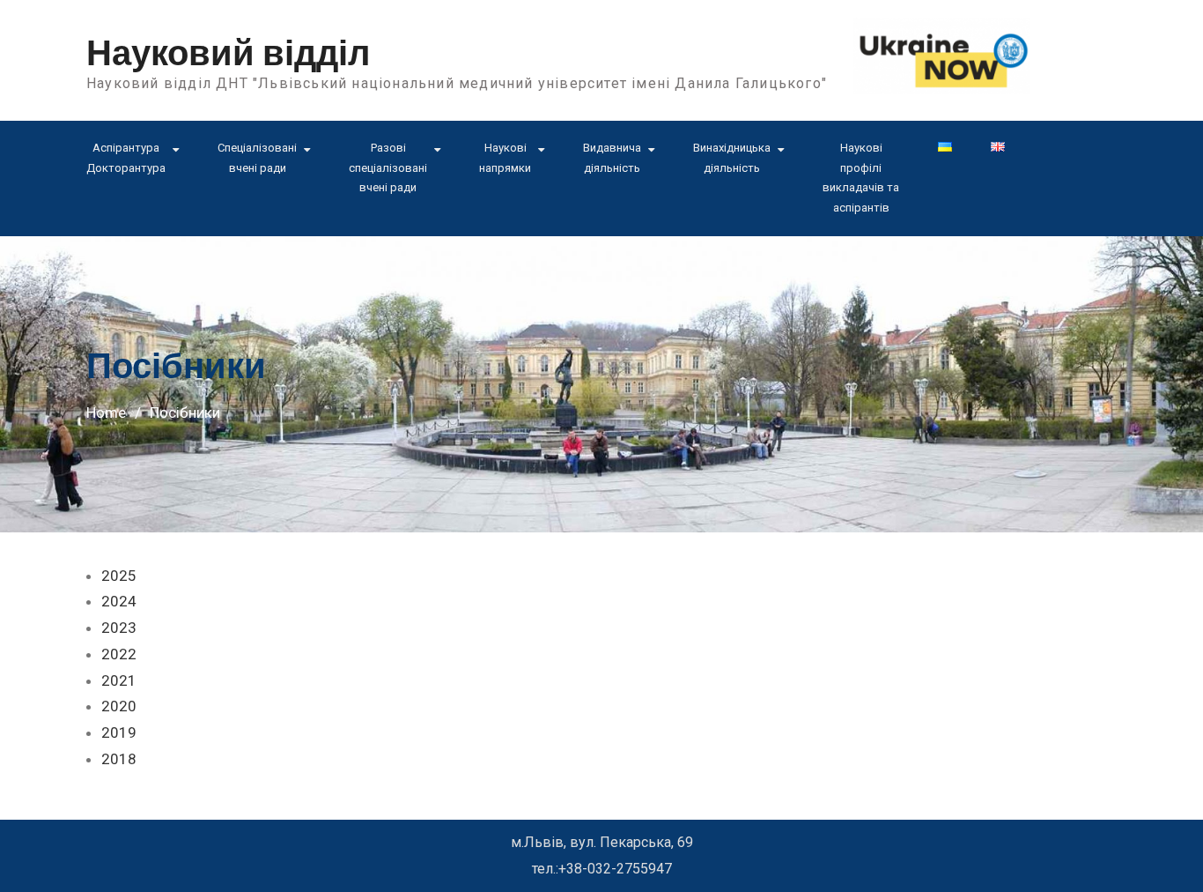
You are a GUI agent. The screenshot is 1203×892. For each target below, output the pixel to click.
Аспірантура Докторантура (126, 158)
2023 (119, 627)
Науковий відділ (228, 54)
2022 (119, 654)
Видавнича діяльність (612, 158)
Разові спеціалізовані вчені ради (388, 168)
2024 (119, 601)
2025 (119, 575)
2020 (119, 706)
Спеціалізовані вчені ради (257, 158)
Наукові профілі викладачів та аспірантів (861, 177)
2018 (119, 759)
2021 (119, 680)
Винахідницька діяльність (732, 158)
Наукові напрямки (505, 158)
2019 (119, 732)
